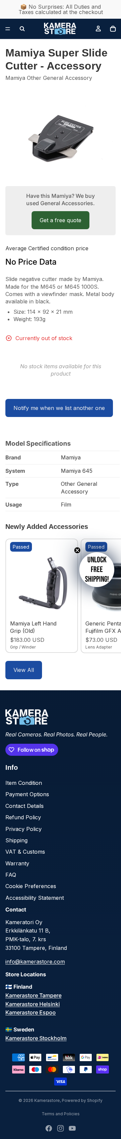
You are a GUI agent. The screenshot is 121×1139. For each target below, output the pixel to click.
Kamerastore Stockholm (36, 1038)
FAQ (10, 874)
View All (23, 670)
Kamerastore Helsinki (32, 1004)
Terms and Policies (61, 1113)
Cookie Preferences (30, 886)
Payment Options (27, 794)
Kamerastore (47, 1100)
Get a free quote (60, 220)
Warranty (17, 863)
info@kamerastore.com (35, 961)
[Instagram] (60, 1128)
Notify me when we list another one (59, 408)
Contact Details (24, 806)
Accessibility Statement (34, 897)
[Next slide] (108, 595)
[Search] (22, 28)
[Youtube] (72, 1128)
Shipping (16, 840)
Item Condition (23, 782)
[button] (96, 569)
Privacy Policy (23, 829)
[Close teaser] (77, 550)
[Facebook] (49, 1128)
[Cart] (113, 28)
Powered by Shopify (82, 1100)
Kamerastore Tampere (33, 995)
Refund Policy (23, 817)
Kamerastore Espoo (30, 1012)
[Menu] (7, 28)
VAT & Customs (25, 851)
